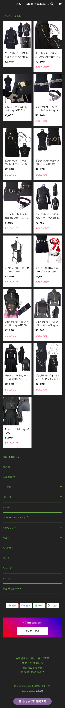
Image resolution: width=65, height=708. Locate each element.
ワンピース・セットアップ (15, 517)
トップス (7, 487)
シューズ (7, 568)
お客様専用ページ (12, 588)
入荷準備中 (9, 476)
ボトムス (7, 497)
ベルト (6, 537)
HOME (6, 16)
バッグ (6, 558)
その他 (6, 578)
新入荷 (6, 466)
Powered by (29, 691)
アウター (7, 507)
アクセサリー (9, 527)
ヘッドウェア (9, 548)
